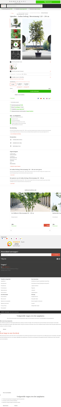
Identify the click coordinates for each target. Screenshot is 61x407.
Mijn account (3, 298)
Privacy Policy (3, 305)
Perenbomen (3, 285)
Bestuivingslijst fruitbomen (36, 301)
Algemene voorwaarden (5, 301)
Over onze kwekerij (7, 392)
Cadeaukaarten (34, 292)
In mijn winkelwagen (34, 91)
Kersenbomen (3, 283)
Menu (4, 5)
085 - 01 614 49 (5, 267)
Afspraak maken (34, 298)
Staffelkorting (20, 81)
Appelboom (3, 281)
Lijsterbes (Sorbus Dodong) (35, 12)
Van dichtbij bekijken (37, 57)
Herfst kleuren (3, 292)
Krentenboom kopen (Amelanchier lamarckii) (40, 283)
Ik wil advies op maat (15, 102)
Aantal (11, 88)
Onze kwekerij (3, 296)
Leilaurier (33, 290)
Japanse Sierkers (34, 285)
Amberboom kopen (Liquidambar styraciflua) (40, 281)
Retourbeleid (3, 307)
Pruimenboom (4, 287)
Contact (33, 303)
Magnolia (33, 287)
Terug (12, 13)
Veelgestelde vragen (35, 305)
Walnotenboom (4, 290)
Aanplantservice (34, 296)
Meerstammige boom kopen (23, 12)
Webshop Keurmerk (5, 303)
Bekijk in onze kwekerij (19, 94)
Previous (22, 39)
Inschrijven (56, 254)
